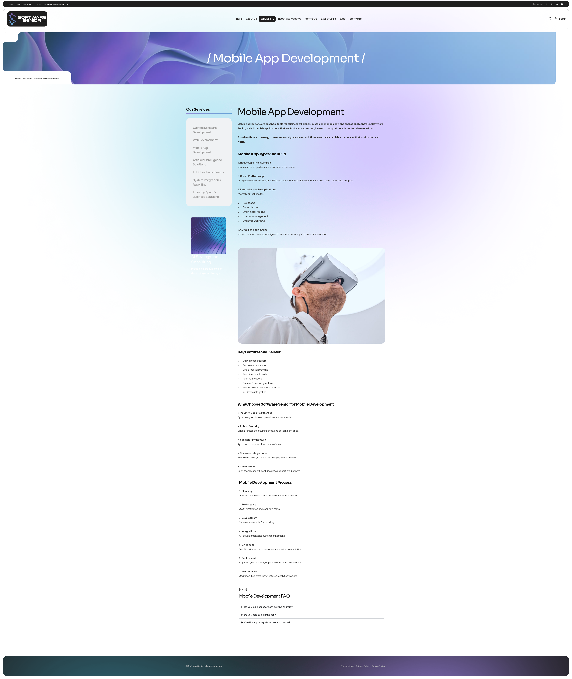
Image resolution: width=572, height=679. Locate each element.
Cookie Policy (378, 666)
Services (27, 78)
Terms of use (347, 666)
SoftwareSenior (196, 666)
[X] (552, 4)
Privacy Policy (363, 666)
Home (18, 78)
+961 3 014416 (24, 4)
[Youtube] (562, 4)
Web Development (205, 140)
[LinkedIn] (557, 4)
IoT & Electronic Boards (208, 172)
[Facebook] (546, 4)
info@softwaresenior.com (56, 4)
